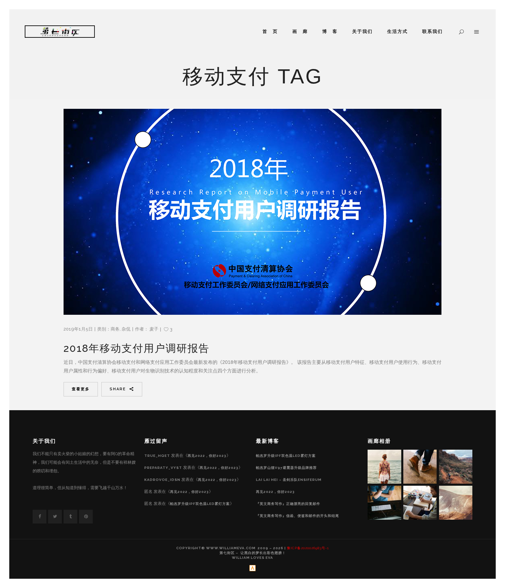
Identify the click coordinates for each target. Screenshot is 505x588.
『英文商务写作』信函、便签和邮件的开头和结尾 (297, 516)
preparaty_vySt (163, 468)
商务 (115, 329)
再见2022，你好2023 (207, 456)
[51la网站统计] (252, 570)
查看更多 (81, 389)
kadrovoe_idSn (162, 480)
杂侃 (126, 329)
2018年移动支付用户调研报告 (137, 348)
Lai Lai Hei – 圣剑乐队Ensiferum (289, 480)
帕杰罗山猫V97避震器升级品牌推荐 (286, 468)
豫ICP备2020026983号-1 (308, 548)
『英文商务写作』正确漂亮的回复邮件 (288, 504)
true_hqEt (157, 456)
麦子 (153, 329)
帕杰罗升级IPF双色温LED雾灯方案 (200, 504)
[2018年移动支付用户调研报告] (252, 212)
